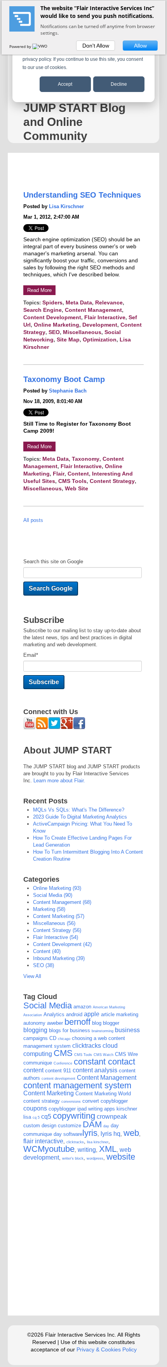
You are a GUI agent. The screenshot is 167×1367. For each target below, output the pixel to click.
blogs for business (69, 1030)
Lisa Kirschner (66, 206)
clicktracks (86, 1045)
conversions (71, 1102)
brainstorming (102, 1031)
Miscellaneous (82, 332)
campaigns (35, 1038)
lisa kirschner (97, 1142)
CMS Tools (72, 481)
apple (91, 1014)
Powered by (20, 46)
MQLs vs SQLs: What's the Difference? (78, 810)
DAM (92, 1124)
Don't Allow (95, 45)
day (106, 1126)
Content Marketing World (103, 1093)
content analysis (95, 1070)
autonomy (34, 1023)
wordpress (95, 1158)
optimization (100, 339)
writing (87, 1149)
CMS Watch (103, 1055)
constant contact (104, 1061)
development (99, 325)
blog (96, 1023)
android (74, 1014)
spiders (52, 302)
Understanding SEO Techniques (82, 195)
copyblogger (114, 1101)
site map (68, 339)
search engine (42, 310)
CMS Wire (126, 1054)
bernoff (77, 1022)
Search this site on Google (53, 561)
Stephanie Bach (68, 391)
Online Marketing (56, 325)
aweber (55, 1023)
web (131, 1133)
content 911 (58, 1070)
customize (69, 1125)
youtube (60, 1149)
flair (58, 473)
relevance (109, 302)
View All (32, 976)
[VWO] (40, 46)
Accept (65, 84)
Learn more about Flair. (59, 780)
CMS (63, 1053)
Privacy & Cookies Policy (107, 1349)
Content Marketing (58, 916)
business (127, 1030)
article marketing (119, 1014)
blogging (35, 1030)
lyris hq (110, 1133)
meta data (79, 302)
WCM (34, 1149)
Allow (140, 45)
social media (52, 895)
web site (76, 488)
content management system (77, 1085)
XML (108, 1149)
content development (52, 317)
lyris (89, 1133)
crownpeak (112, 1116)
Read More (39, 290)
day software (68, 1134)
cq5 (46, 1116)
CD (52, 1038)
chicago (64, 1039)
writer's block (73, 1158)
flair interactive (104, 317)
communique (37, 1063)
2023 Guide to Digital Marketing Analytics (80, 817)
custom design (39, 1125)
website (120, 1157)
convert (90, 1101)
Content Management (93, 310)
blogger (111, 1023)
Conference (63, 1063)
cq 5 (36, 1117)
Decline (119, 84)
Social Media (47, 1005)
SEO (54, 332)
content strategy (112, 481)
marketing (49, 909)
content (78, 473)
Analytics (53, 1014)
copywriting (74, 1116)
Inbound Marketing (59, 958)
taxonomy (85, 459)
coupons (35, 1108)
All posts (33, 520)
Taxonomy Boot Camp (64, 379)
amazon (82, 1007)
